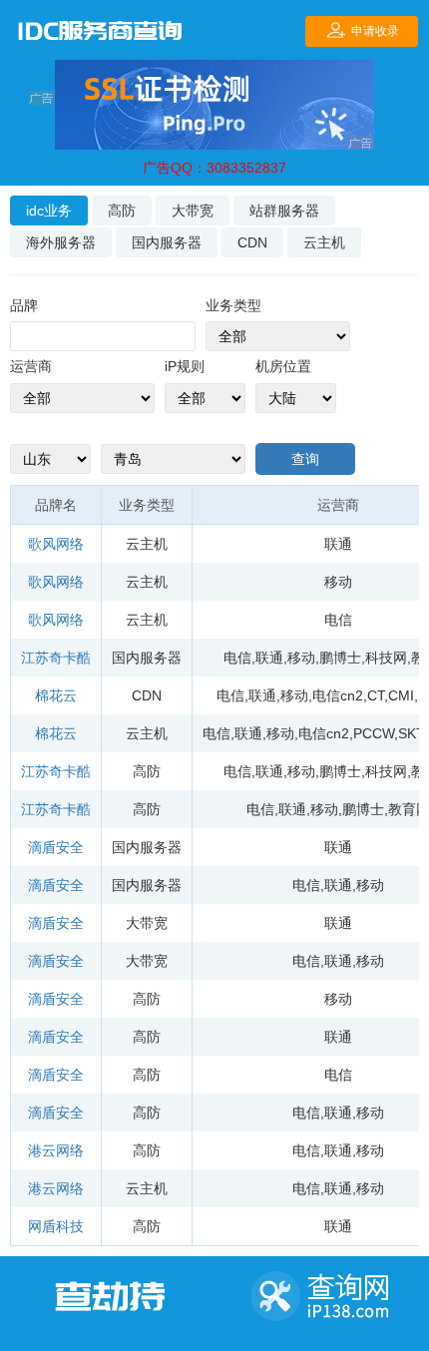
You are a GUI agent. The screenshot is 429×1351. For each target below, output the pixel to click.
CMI (401, 695)
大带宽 (193, 211)
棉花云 (56, 695)
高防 (122, 211)
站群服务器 (284, 211)
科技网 (386, 658)
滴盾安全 (56, 847)
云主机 (324, 242)
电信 (338, 620)
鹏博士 (340, 658)
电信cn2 (337, 695)
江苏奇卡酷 (56, 658)
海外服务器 (61, 242)
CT (375, 695)
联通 (338, 544)
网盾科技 (56, 1226)
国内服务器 (167, 242)
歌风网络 (56, 544)
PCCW (373, 733)
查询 (305, 459)
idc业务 (49, 211)
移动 (338, 582)
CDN (252, 242)
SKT (410, 733)
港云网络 (56, 1150)
